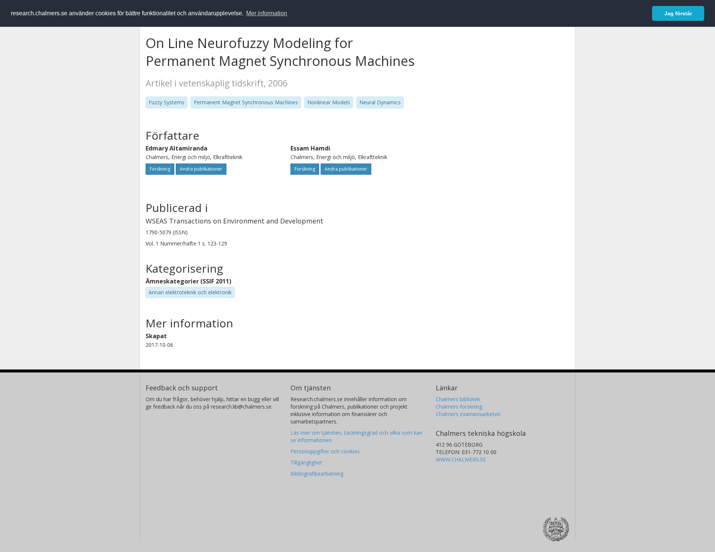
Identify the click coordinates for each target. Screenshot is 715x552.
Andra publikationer (201, 169)
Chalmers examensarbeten (468, 414)
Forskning (160, 169)
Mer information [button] (266, 13)
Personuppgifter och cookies (325, 451)
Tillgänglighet (306, 462)
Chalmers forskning (459, 406)
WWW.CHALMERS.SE (461, 459)
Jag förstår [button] (678, 13)
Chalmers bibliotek (458, 399)
